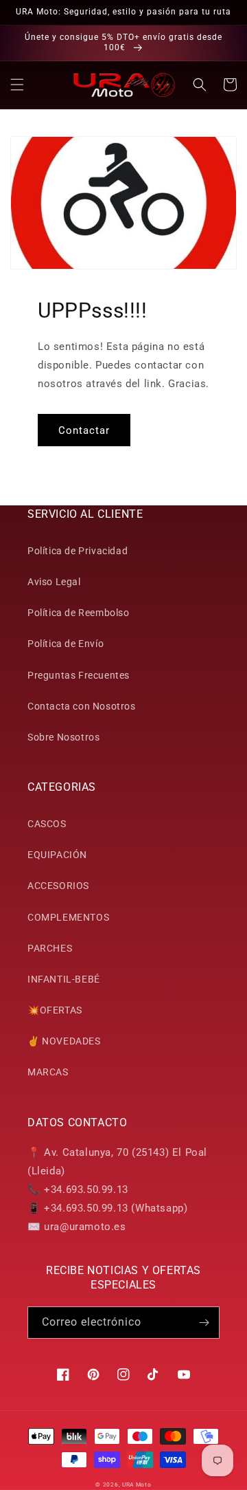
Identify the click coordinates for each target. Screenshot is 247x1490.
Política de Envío (65, 643)
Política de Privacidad (77, 550)
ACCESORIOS (58, 885)
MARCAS (48, 1071)
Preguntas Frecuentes (78, 675)
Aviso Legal (54, 581)
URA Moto (137, 1484)
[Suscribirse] (204, 1322)
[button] (17, 84)
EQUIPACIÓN (57, 854)
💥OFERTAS (54, 1010)
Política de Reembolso (78, 612)
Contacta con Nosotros (81, 706)
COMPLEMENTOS (68, 917)
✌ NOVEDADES (64, 1041)
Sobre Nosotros (63, 737)
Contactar (84, 430)
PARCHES (49, 948)
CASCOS (47, 823)
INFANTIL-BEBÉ (63, 979)
